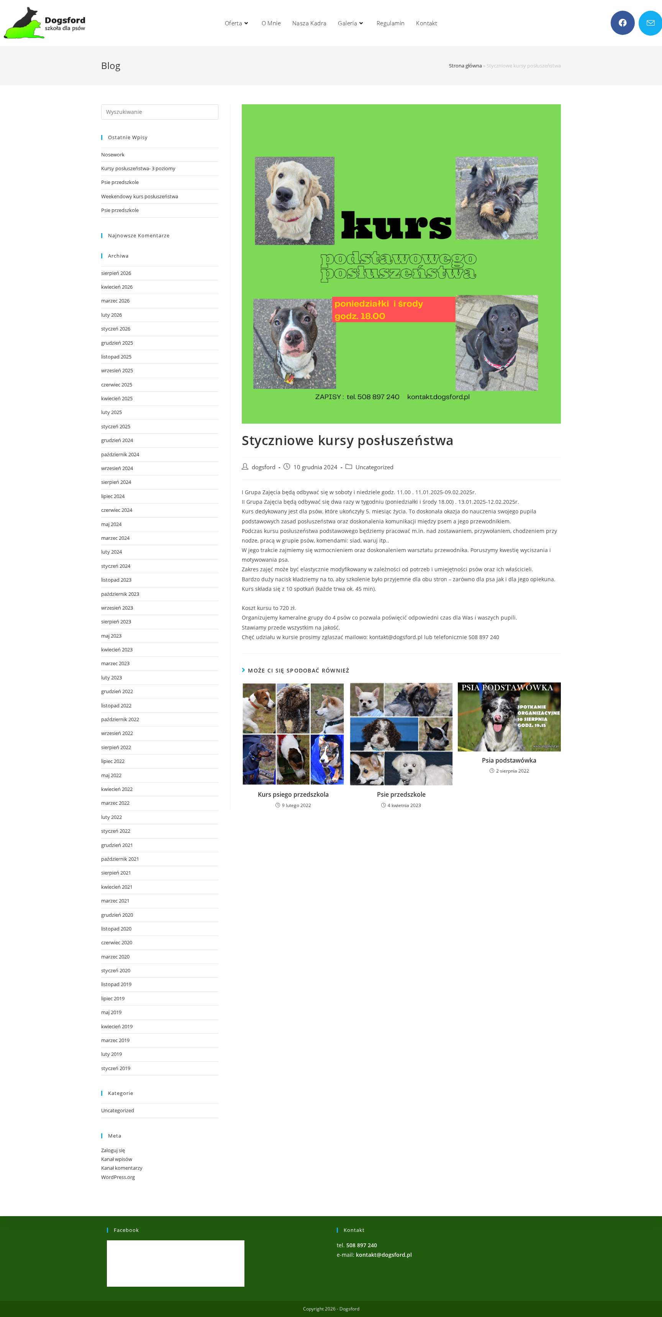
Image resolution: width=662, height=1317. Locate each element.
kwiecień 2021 (117, 886)
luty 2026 (111, 314)
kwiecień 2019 (117, 1026)
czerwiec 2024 (116, 509)
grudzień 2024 (117, 440)
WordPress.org (118, 1177)
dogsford (263, 467)
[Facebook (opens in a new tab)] (623, 23)
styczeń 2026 (115, 328)
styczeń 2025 (115, 426)
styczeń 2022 (115, 830)
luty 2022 (111, 817)
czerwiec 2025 (116, 384)
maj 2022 (111, 775)
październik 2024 (120, 454)
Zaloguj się (113, 1150)
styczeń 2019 (115, 1068)
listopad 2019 (116, 984)
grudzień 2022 (117, 691)
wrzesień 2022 (117, 733)
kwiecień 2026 (117, 286)
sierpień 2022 (116, 747)
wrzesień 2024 (117, 468)
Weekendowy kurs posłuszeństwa (139, 196)
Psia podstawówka (509, 760)
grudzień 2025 (117, 342)
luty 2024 (111, 551)
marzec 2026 (115, 300)
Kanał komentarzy (122, 1167)
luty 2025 (111, 412)
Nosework (113, 154)
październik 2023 (120, 593)
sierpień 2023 (116, 621)
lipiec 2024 (113, 496)
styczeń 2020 (115, 970)
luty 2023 (111, 677)
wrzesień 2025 (117, 370)
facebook (126, 1230)
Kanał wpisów (116, 1159)
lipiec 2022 (113, 761)
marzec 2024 (115, 537)
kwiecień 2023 (117, 649)
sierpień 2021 (116, 872)
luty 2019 (111, 1054)
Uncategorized (374, 467)
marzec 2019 (115, 1040)
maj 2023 (111, 635)
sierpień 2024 (116, 481)
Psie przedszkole (401, 794)
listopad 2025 (116, 356)
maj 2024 (111, 524)
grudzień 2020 (117, 914)
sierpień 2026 (116, 273)
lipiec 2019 (113, 998)
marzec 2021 (115, 900)
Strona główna (465, 65)
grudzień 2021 (117, 845)
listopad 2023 (116, 579)
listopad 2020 (116, 928)
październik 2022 (120, 719)
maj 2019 (111, 1012)
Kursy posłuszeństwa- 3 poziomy (138, 168)
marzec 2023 (115, 663)
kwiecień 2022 (117, 789)
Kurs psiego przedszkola (293, 794)
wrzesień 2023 (117, 607)
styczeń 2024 (115, 565)
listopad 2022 (116, 705)
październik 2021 (120, 858)
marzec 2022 (115, 802)
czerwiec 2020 (116, 942)
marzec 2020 (115, 956)
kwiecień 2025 (117, 398)
